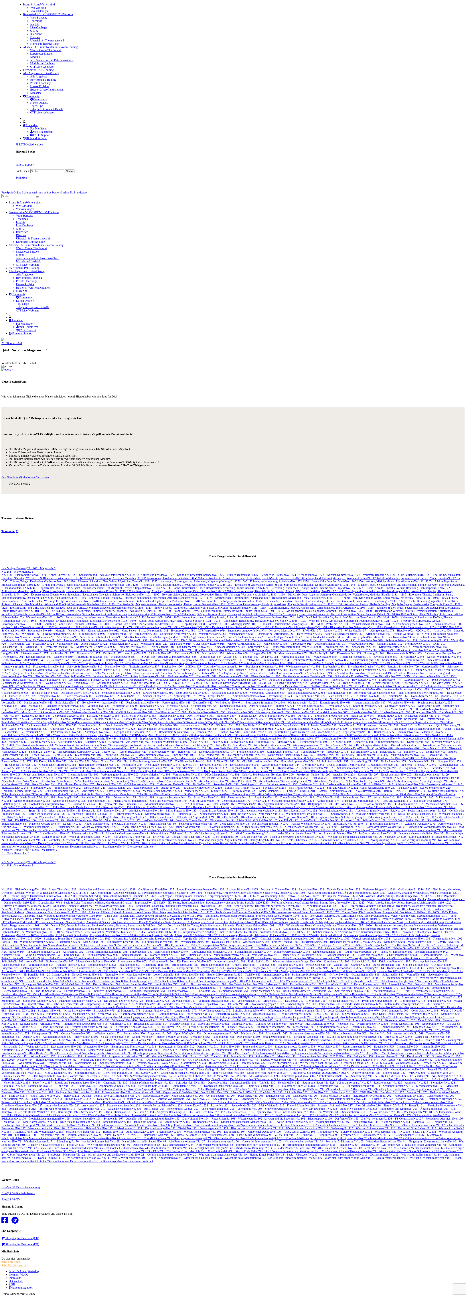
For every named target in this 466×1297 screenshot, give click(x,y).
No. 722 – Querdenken (172, 686)
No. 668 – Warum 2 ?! (441, 696)
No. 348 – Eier (179, 764)
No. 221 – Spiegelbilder (233, 790)
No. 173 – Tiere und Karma (386, 800)
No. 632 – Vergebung (87, 705)
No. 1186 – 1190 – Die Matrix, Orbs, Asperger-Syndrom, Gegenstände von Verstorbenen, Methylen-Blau (326, 594)
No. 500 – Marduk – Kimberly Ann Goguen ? (89, 735)
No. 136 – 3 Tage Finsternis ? (170, 810)
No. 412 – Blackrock (380, 751)
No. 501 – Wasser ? (52, 735)
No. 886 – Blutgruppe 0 (279, 650)
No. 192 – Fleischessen (229, 797)
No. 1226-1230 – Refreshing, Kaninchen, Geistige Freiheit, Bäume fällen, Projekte (298, 587)
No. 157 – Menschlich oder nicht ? (433, 804)
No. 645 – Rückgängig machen (132, 702)
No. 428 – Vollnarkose (396, 748)
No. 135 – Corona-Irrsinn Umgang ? (208, 810)
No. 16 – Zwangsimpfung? (374, 840)
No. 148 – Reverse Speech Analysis (282, 807)
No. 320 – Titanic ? (76, 771)
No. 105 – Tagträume (318, 817)
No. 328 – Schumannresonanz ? (343, 768)
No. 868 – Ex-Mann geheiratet (279, 653)
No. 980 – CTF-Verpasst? (200, 630)
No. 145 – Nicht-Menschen (384, 807)
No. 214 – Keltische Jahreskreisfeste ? (437, 790)
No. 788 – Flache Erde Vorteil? (295, 669)
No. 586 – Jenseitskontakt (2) (58, 715)
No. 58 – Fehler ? (66, 830)
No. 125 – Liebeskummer (118, 813)
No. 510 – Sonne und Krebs (246, 732)
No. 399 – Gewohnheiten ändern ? (236, 754)
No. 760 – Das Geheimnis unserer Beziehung (296, 676)
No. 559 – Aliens (21, 722)
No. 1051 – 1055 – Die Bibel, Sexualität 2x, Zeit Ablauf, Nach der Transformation (330, 617)
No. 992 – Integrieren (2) (303, 627)
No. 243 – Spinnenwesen (56, 787)
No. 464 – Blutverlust (230, 741)
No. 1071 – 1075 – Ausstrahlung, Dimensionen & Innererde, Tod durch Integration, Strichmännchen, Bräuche (323, 614)
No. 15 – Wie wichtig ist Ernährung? (411, 840)
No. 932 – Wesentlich (301, 640)
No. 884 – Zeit (330, 650)
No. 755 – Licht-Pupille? (42, 679)
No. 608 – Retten (335, 709)
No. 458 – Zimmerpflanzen (379, 741)
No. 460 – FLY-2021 (329, 741)
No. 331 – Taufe (256, 768)
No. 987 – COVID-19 (437, 627)
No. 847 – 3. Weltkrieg (401, 656)
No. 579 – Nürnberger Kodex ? (321, 715)
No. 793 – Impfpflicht (155, 669)
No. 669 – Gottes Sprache (414, 696)
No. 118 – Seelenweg (331, 813)
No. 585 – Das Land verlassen (92, 715)
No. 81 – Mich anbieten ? (153, 823)
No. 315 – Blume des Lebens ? (252, 771)
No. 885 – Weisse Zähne (307, 650)
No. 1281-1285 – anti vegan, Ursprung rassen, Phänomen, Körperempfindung (185, 581)
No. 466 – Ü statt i (188, 741)
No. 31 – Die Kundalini (216, 836)
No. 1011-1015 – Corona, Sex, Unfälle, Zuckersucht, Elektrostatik (131, 623)
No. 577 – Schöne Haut (378, 715)
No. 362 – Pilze (234, 761)
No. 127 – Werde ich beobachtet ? (35, 813)
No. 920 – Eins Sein (169, 643)
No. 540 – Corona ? (136, 725)
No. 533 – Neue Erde (339, 725)
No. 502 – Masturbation (27, 735)
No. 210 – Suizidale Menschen (113, 794)
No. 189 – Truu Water (317, 797)
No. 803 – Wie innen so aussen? (292, 666)
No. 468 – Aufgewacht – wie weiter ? (118, 741)
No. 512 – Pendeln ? (197, 732)
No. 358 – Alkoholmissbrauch (321, 761)
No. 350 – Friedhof (121, 764)
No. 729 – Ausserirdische (403, 682)
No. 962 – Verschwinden (231, 633)
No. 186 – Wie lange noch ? (408, 797)
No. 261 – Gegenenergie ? (429, 781)
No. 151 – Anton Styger (167, 807)
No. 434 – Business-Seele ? (212, 748)
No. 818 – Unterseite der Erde (299, 663)
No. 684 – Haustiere (446, 692)
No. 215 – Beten (406, 790)
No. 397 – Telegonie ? (317, 754)
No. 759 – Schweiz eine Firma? (341, 676)
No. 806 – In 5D (181, 666)
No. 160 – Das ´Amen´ (335, 804)
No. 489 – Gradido (430, 735)
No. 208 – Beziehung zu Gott (172, 794)
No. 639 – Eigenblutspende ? (324, 702)
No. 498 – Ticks (158, 735)
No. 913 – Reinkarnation (378, 643)
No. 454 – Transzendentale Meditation (45, 745)
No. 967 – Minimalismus (81, 633)
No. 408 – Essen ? (30, 754)
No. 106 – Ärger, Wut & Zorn (288, 817)
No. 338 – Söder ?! (31, 768)
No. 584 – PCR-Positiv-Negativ (128, 715)
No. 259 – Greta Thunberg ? (36, 784)
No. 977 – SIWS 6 (301, 630)
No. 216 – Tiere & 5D (384, 790)
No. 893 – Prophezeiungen (90, 650)
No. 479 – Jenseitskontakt (262, 738)
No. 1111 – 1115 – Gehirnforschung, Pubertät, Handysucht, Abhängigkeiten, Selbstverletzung (300, 607)
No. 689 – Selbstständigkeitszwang (295, 692)
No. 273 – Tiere (60, 781)
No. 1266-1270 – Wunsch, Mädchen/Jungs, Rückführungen (379, 581)
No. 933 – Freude (279, 640)
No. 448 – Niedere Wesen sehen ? (268, 745)
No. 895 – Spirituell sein (30, 650)
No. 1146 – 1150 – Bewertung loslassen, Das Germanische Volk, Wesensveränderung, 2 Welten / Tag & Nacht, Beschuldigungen (362, 601)
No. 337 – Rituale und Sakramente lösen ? (66, 768)
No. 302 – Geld (239, 774)
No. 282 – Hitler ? (308, 777)
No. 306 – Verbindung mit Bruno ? (109, 774)
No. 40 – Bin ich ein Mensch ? (330, 833)
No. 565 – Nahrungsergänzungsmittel (299, 718)
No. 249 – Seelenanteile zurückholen (336, 784)
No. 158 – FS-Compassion (398, 804)
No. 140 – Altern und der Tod (54, 810)
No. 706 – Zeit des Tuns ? (166, 689)
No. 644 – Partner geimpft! (165, 702)
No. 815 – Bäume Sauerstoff (391, 663)
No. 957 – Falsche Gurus (395, 633)
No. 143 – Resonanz (432, 807)
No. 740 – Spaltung (73, 682)
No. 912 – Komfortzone (406, 643)
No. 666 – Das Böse (22, 699)
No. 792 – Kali (176, 669)
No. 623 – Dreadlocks (328, 705)
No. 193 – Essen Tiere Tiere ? (198, 797)
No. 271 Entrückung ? (118, 781)
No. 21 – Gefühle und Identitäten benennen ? (162, 840)
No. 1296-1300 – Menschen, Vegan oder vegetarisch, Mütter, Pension (408, 578)
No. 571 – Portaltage (123, 718)
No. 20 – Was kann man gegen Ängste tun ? (213, 840)
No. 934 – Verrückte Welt (254, 640)
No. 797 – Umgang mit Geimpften (29, 669)
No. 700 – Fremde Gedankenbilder (351, 689)
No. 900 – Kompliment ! (325, 646)
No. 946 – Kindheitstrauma (316, 637)
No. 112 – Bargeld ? (102, 817)
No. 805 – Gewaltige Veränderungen (212, 666)
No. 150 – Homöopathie (195, 807)
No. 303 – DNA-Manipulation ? (211, 774)
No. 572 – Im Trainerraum (96, 718)
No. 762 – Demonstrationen (223, 676)
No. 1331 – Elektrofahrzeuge (18, 574)
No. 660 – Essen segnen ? (189, 699)
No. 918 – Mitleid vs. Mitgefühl (233, 643)
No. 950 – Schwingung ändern (160, 637)
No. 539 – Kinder (158, 725)
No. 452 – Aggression (121, 745)
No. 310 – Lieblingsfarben (419, 771)
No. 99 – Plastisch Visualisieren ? (75, 820)
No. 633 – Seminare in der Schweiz (54, 705)
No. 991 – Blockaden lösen (333, 627)
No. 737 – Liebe (188, 682)
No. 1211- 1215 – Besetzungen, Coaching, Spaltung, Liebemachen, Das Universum (163, 591)
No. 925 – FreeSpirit (32, 643)
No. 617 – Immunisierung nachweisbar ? (74, 709)
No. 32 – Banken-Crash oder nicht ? (181, 836)
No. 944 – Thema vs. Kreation (385, 637)
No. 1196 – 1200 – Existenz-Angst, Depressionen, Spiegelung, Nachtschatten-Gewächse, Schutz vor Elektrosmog (74, 594)
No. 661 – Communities (160, 699)
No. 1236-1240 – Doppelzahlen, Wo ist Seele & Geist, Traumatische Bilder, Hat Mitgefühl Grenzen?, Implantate (82, 587)
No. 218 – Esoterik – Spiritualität (324, 790)
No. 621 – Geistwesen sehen (389, 705)
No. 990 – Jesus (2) (360, 627)
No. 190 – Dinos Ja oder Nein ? (286, 797)
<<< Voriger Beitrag (17, 570)
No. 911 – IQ (428, 643)
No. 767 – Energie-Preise (66, 676)
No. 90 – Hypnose (341, 820)
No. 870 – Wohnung (226, 653)
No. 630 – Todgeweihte (141, 705)
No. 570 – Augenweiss (148, 718)
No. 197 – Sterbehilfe (81, 797)
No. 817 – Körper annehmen (333, 663)
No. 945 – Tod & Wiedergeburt (350, 637)
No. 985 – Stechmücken (29, 630)
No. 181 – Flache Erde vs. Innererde (122, 800)
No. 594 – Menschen (293, 712)
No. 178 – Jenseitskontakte (225, 800)
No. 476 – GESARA (349, 738)
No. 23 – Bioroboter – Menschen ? (57, 840)
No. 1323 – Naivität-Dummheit (331, 574)
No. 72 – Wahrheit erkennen (29, 826)
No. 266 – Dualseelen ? (267, 781)
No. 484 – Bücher (117, 738)
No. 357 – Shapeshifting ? (354, 761)
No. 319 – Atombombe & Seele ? (106, 771)
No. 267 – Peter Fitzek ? (240, 781)
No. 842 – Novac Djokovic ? (76, 660)
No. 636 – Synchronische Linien (424, 702)
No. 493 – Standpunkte (309, 735)
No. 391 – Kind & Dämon (47, 758)
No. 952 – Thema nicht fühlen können (96, 637)
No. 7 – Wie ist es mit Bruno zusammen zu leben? (286, 843)
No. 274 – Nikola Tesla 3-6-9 (34, 781)
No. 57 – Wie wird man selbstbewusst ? (99, 830)
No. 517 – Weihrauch (26, 732)
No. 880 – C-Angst (430, 650)
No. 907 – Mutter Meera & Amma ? (84, 646)
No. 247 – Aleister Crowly (399, 784)
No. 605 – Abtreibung (422, 709)
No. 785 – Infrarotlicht (389, 669)
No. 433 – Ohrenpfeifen (242, 748)
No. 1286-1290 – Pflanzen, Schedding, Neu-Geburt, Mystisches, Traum (98, 581)
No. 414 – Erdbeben (327, 751)
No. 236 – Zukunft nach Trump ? (231, 787)
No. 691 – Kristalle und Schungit (218, 692)
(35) (10, 531)
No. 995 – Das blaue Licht (215, 627)
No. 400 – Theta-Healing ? (200, 754)
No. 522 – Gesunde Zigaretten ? (293, 728)
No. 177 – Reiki (250, 800)
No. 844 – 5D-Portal (23, 660)
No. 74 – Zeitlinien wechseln (410, 823)
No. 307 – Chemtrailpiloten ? (72, 774)
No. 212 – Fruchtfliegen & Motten (46, 794)
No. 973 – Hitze (394, 630)
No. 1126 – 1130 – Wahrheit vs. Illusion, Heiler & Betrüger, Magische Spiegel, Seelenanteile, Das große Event (386, 604)
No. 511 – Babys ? (219, 732)
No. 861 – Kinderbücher (28, 656)
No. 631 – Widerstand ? (113, 705)
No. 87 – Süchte (425, 820)
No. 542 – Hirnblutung (80, 725)
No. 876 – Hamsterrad (77, 653)
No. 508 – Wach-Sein (317, 732)
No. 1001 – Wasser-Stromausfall (25, 627)
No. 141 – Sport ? (26, 810)
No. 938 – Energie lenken (123, 640)
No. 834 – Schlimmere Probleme (298, 660)
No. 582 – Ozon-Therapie (189, 715)
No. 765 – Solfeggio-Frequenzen (137, 676)
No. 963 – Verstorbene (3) (202, 633)
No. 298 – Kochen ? (357, 774)
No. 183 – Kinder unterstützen (57, 800)
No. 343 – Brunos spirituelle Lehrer (334, 764)
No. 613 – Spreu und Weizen (202, 709)
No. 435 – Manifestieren (183, 748)
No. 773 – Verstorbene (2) (315, 673)
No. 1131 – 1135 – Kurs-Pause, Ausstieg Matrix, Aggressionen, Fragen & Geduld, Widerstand (268, 604)
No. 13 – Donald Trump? (41, 843)
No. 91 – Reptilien (319, 820)
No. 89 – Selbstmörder (365, 820)
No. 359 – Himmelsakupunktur (286, 761)
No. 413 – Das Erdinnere (353, 751)
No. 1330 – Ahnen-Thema (50, 574)
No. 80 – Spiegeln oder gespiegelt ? (188, 823)
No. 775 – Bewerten (251, 673)
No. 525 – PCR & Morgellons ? (189, 728)
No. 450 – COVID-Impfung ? (193, 745)
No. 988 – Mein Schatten (409, 627)
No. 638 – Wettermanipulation (358, 702)
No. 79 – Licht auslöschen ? (225, 823)
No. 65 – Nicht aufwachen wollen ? (294, 826)
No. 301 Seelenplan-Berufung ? (266, 774)
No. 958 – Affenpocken (367, 633)
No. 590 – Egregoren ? (414, 712)
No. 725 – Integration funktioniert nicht (69, 686)
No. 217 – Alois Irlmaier (357, 790)
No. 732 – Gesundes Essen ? (314, 682)
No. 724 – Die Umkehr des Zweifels (113, 686)
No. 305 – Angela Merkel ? (145, 774)
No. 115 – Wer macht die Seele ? (445, 813)
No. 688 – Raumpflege (328, 692)
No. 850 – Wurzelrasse (314, 656)
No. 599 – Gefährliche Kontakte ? (123, 712)
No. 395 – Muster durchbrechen (396, 754)
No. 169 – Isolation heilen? (75, 804)
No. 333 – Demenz (206, 768)
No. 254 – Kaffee (191, 784)
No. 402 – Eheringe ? (172, 754)
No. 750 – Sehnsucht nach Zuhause (236, 679)
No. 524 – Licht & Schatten (224, 728)
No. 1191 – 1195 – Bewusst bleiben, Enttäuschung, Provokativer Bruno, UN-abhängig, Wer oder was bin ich (203, 594)
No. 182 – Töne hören (88, 800)
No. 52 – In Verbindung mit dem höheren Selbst (299, 830)
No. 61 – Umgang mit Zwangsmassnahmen (423, 826)
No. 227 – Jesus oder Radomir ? (51, 790)
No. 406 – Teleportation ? (77, 754)
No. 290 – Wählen (79, 777)
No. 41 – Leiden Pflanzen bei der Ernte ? (289, 833)
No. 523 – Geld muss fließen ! (257, 728)
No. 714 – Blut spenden (402, 686)
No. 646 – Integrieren (101, 702)
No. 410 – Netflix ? (425, 751)
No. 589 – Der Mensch (440, 712)
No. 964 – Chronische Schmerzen (167, 633)
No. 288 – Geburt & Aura (136, 777)
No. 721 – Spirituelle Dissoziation (205, 686)
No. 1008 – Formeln (205, 623)
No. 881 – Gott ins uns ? (405, 650)
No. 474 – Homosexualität (406, 738)
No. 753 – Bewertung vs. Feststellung (121, 679)
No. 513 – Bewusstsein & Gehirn (166, 732)
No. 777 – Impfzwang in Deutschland (190, 673)
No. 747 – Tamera (329, 679)
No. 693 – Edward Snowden (147, 692)
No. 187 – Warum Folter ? (376, 797)
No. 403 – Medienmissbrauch (143, 754)
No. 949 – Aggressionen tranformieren (200, 637)
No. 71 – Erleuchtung (58, 826)
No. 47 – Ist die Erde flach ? (45, 833)
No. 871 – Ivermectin (202, 653)
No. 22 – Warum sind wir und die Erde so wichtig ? (106, 840)
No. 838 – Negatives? (182, 660)
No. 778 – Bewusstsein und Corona (147, 673)
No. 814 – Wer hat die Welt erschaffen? (430, 663)
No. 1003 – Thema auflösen (435, 623)
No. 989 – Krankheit (383, 627)
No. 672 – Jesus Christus (330, 696)
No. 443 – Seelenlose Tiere (407, 745)
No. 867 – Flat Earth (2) (311, 653)
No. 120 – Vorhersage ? (260, 813)
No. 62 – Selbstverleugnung (346, 817)
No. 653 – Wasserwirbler (414, 699)
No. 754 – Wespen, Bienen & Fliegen (78, 679)
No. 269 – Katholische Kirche (176, 781)
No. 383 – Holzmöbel (383, 758)
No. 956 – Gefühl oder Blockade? (429, 633)
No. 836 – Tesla (242, 660)
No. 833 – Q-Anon (328, 660)
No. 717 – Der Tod (305, 686)
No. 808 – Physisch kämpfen (132, 666)
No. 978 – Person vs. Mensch (273, 630)
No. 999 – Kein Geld (82, 627)
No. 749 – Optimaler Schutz (272, 679)
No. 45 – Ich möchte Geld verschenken (117, 833)
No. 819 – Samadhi (271, 663)
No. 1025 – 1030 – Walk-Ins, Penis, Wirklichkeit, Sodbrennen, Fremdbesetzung (332, 620)
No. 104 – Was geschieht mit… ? (381, 817)
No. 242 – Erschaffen (83, 787)
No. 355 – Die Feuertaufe (411, 761)
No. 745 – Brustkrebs (378, 679)
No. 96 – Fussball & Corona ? (182, 820)
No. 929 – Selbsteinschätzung (390, 640)
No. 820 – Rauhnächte (247, 663)
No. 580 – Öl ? (294, 715)
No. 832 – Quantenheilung (354, 660)
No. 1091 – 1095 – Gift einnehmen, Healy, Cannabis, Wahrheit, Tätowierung (307, 610)
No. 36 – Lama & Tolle (44, 836)
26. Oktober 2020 (11, 343)
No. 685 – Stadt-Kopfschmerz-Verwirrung (410, 692)
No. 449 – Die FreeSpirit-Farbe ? (230, 745)
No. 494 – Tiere (287, 735)
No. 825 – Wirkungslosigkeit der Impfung (91, 663)
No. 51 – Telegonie (338, 830)
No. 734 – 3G (255, 682)
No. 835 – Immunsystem (265, 660)
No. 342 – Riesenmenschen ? (372, 764)
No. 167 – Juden (123, 804)
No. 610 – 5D (285, 709)
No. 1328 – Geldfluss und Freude (144, 574)
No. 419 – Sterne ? (176, 751)
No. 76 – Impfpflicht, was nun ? (340, 823)
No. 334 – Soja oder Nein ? (179, 768)
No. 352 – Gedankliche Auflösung (47, 764)
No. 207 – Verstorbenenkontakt (207, 794)
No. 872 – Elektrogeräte (176, 653)
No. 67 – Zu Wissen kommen (214, 826)
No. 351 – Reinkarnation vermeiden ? (88, 764)
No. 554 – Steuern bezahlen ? (161, 722)
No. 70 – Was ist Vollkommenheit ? (91, 826)
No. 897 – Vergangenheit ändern (419, 646)
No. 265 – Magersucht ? (295, 781)
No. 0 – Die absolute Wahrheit (135, 846)
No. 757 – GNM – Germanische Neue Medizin (418, 676)
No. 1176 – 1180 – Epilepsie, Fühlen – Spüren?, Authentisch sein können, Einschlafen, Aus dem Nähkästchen (130, 597)
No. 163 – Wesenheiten (239, 804)
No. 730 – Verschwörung (374, 682)
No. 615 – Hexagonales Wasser (140, 709)
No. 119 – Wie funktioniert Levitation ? (296, 813)
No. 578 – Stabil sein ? (352, 715)
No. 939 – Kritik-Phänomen (92, 640)
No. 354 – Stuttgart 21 (438, 761)
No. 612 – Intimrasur (231, 709)
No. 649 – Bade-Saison (56, 702)
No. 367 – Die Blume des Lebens (182, 761)
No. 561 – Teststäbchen (427, 718)
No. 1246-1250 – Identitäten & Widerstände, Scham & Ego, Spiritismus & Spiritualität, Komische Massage (275, 584)
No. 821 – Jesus (225, 663)
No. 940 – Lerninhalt (64, 640)
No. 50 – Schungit (360, 830)
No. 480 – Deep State (235, 738)
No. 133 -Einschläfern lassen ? (289, 810)
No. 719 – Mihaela (262, 686)
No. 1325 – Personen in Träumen (266, 574)
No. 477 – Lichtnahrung (323, 738)
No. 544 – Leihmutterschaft (31, 725)
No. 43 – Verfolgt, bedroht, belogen (204, 833)
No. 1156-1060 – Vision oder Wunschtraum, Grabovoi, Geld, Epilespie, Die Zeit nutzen (134, 601)
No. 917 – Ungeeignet (264, 643)
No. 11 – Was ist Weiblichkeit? (119, 843)
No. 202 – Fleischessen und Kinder (387, 794)
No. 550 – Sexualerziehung (266, 722)
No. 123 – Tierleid (176, 813)
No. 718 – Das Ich (283, 686)
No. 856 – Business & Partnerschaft (166, 656)
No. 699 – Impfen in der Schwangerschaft (395, 689)
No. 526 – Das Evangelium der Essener (148, 728)
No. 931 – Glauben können (330, 640)
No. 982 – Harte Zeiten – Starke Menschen (134, 630)
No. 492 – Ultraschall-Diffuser (340, 735)
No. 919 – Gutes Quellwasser (198, 643)
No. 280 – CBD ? (357, 777)
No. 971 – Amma (431, 630)
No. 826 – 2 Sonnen (55, 663)
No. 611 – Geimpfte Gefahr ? (260, 709)
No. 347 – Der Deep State (203, 764)
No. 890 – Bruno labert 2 (174, 650)
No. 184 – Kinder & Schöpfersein (20, 800)
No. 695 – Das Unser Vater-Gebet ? (68, 692)
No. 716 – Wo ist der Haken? (333, 686)
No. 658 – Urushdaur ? (253, 699)
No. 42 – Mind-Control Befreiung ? (245, 833)
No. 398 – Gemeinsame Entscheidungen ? (280, 754)
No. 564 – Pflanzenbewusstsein (339, 718)
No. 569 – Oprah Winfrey (176, 718)
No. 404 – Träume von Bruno (109, 754)
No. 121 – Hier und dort (232, 813)
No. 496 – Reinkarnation (214, 735)
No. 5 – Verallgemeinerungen (384, 843)
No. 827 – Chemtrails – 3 (29, 663)
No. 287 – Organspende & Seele (169, 777)
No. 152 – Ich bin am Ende (137, 807)
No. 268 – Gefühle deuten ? (210, 781)
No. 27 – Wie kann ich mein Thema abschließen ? (345, 836)
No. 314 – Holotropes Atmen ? (287, 771)
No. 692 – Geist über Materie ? (181, 692)
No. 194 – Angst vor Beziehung (163, 797)
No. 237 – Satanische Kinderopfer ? (191, 787)
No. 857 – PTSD (136, 656)
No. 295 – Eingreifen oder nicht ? (421, 774)
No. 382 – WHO (405, 758)
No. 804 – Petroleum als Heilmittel (254, 666)
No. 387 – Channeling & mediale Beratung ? (174, 758)
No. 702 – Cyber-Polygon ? (291, 689)
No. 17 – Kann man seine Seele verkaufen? (334, 840)
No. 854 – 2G (220, 656)
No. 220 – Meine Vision (261, 790)
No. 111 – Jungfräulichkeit (129, 817)
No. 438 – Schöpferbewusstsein (106, 748)
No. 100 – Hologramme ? (41, 820)
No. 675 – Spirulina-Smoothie (238, 696)
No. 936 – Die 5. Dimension (185, 640)
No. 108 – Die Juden (224, 817)
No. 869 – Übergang (250, 653)
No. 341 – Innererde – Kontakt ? (407, 764)
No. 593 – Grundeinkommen (321, 712)
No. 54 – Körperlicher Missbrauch (205, 830)
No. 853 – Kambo (238, 656)
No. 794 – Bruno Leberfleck (126, 669)
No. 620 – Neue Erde (418, 705)
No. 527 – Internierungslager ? (108, 728)
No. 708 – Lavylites (111, 689)
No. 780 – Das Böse (77, 673)
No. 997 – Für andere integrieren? (149, 627)
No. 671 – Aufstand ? (356, 696)
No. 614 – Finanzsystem (172, 709)
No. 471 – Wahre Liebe (32, 741)
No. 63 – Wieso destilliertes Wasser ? (377, 826)
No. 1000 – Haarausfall (57, 627)
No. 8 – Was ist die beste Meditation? (236, 843)
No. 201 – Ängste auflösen (423, 794)
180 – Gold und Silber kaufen (160, 800)
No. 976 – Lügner (322, 630)
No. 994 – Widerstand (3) (245, 627)
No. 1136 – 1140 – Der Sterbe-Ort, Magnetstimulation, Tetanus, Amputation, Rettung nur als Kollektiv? (154, 604)
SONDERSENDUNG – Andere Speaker (347, 758)
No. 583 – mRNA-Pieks (160, 715)
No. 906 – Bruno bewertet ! (121, 646)
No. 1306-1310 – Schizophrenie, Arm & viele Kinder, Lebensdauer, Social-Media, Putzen (235, 578)
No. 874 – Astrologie (125, 653)
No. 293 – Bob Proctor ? (29, 777)
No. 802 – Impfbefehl (323, 666)
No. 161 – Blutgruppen (309, 804)
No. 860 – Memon (52, 656)
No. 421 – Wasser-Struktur (121, 751)
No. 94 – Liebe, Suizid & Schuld (245, 820)
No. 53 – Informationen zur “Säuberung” (248, 830)
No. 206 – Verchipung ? (239, 794)
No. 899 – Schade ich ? (353, 646)
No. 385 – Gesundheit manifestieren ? (256, 758)
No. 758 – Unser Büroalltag (375, 676)
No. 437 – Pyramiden (136, 748)
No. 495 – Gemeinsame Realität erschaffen (253, 735)
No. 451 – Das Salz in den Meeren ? (155, 745)
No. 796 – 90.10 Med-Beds (65, 669)
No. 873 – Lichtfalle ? (149, 653)
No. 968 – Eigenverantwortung (49, 633)
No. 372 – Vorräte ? (68, 761)
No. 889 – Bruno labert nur (204, 650)
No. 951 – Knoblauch (130, 637)
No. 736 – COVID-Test (165, 682)
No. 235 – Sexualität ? (263, 787)
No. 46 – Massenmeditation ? (78, 833)
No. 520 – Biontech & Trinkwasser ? (358, 728)
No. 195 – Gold (135, 797)
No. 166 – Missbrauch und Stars (151, 804)
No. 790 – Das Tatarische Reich (234, 669)
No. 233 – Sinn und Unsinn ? (331, 787)
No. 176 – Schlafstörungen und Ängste (282, 800)
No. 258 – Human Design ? (68, 784)
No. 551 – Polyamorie (237, 722)
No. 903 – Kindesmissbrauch (219, 646)
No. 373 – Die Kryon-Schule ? (39, 761)
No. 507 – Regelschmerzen (346, 732)
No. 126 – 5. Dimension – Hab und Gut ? (79, 813)
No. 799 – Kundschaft (422, 666)
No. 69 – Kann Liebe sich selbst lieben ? (134, 826)
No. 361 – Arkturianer (255, 761)
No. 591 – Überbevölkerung (384, 712)
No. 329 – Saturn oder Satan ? (307, 768)
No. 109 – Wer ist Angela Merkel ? (191, 817)
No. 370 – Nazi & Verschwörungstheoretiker (137, 761)
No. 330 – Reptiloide (278, 768)
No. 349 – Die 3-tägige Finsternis (151, 764)
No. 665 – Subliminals (47, 699)
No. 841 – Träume (103, 660)
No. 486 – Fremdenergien (59, 738)
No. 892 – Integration (118, 650)
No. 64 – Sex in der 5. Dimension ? (335, 826)
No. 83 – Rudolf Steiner (87, 823)
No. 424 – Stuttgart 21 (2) (31, 751)
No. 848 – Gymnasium (375, 656)
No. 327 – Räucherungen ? (377, 768)
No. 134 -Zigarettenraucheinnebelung (250, 810)
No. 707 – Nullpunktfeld (137, 689)
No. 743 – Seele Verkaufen (434, 679)
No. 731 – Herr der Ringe (345, 682)
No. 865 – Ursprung (363, 653)
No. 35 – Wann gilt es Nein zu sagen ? (80, 836)
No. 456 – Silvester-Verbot (435, 741)
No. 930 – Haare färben (359, 640)
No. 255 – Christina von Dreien (162, 784)
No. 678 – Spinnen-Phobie (146, 696)
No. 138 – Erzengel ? (104, 810)
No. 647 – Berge (79, 702)
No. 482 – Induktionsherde (180, 738)
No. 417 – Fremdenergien (239, 751)
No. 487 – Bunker (34, 738)
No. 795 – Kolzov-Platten (95, 669)
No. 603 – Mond (18, 712)
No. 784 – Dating (412, 669)
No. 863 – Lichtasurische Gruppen (432, 653)
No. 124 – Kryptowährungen (149, 813)
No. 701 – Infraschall (319, 689)
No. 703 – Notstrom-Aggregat (257, 689)
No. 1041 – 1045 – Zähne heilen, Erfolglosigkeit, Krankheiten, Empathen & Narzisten (66, 620)
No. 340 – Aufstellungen (440, 764)
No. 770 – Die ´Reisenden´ (404, 673)
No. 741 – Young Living (47, 682)
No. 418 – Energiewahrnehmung (206, 751)
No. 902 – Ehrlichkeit (248, 646)
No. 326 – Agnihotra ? (405, 768)
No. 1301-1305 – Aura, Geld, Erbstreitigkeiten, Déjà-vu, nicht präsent (327, 578)
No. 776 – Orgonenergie (226, 673)
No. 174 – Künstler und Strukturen (350, 800)
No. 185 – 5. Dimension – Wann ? (443, 797)
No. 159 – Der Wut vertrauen (366, 804)
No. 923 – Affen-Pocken (83, 643)
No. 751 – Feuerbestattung (200, 679)
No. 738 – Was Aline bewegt (135, 682)
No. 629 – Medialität (166, 705)
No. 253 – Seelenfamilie (215, 784)
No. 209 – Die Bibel (143, 794)
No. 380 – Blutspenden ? (429, 758)
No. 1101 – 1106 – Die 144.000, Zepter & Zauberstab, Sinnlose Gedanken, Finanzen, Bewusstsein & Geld (89, 610)
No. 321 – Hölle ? (54, 771)
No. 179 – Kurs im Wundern (193, 800)
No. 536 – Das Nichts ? (244, 725)
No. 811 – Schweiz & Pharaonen (74, 666)
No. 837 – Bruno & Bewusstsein (214, 660)
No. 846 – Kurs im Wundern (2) (432, 656)
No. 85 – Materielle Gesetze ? (35, 823)
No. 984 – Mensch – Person (59, 630)
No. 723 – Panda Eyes (146, 686)
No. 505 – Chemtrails (396, 732)
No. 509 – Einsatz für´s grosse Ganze (283, 732)
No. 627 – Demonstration (222, 705)
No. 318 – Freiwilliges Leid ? (142, 771)
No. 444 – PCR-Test (380, 745)
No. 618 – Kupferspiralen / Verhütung (29, 709)
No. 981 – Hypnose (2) (172, 630)
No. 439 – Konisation (75, 748)
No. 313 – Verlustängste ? (320, 771)
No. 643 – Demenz (192, 702)
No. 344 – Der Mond (302, 764)
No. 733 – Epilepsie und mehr (280, 682)
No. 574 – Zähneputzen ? (34, 718)
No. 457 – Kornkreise (407, 741)
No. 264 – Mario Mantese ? (324, 781)
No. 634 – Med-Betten (21, 705)
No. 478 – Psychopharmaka (293, 738)
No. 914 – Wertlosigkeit (350, 643)
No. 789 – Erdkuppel (265, 669)
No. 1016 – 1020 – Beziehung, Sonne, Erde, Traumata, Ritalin (57, 623)
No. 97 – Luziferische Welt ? (148, 820)
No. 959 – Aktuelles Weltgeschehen (333, 633)
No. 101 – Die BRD (14, 820)
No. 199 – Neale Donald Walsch (27, 797)
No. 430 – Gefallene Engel (344, 748)
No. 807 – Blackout (160, 666)
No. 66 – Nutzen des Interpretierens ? (252, 826)
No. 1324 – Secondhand (299, 574)
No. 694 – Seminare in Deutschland (110, 692)
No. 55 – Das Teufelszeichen (168, 830)
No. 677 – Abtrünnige (174, 696)
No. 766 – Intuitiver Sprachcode (99, 676)
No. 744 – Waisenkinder (405, 679)
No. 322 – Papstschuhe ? (29, 771)
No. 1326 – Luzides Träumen (230, 574)
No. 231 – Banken (396, 787)
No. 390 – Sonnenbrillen (77, 758)
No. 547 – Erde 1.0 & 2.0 (387, 722)
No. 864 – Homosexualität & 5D (393, 653)
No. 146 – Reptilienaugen (354, 807)
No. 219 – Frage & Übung (290, 790)
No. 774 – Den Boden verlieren (281, 673)
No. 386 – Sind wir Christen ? (217, 758)
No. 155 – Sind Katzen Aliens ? (29, 807)
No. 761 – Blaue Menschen (254, 676)
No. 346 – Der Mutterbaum (233, 764)
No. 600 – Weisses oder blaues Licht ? (82, 712)
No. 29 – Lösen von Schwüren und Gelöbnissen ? (287, 836)
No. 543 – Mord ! (57, 725)
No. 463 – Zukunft (254, 741)
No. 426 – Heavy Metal (423, 748)
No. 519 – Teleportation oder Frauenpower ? (405, 728)
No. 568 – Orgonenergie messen (210, 718)
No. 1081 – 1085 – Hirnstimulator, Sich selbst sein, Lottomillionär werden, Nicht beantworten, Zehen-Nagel (104, 614)
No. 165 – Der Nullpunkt (184, 804)
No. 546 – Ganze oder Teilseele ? (421, 722)
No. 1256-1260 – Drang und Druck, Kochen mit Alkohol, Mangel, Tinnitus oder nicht (71, 584)
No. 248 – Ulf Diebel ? (370, 784)
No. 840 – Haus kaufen (127, 660)
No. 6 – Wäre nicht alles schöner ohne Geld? (341, 843)
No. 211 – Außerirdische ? (81, 794)
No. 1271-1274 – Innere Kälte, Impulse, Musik (318, 581)
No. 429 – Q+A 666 (371, 748)
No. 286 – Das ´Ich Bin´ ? (203, 777)
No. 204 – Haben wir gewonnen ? (307, 794)
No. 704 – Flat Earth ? (227, 689)
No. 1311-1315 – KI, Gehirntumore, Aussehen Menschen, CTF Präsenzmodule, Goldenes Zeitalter (127, 578)
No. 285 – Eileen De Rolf (233, 777)
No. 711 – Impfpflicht (27, 689)
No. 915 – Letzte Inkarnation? (319, 643)
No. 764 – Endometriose (170, 676)
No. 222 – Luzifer (209, 790)
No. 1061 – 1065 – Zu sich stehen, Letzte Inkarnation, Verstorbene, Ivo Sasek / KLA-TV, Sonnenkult (101, 617)
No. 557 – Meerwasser (75, 722)
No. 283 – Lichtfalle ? (285, 777)
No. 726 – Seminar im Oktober (28, 686)
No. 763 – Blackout (195, 676)
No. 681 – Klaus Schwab (66, 696)
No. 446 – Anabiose (332, 745)
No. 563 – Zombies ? (369, 718)
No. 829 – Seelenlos (427, 660)
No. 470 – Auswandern (59, 741)
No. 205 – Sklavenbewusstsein (270, 794)
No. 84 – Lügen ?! (63, 823)
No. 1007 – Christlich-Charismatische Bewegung (275, 623)
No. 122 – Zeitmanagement (203, 813)
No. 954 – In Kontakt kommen (33, 637)
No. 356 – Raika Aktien (382, 761)
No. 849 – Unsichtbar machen (344, 656)
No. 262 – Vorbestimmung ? (398, 781)
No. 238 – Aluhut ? (160, 787)
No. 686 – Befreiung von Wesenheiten (364, 692)
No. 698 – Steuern (430, 689)
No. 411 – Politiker (403, 751)
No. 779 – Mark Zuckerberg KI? (108, 673)
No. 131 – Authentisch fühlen (360, 810)
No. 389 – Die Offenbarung (107, 758)
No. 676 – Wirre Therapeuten (204, 696)
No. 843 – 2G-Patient (47, 660)
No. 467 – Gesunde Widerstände (158, 741)
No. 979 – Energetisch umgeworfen (235, 630)
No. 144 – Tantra (410, 807)
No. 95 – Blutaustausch (212, 820)
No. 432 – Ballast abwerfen (272, 748)
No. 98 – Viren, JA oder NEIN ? (113, 820)
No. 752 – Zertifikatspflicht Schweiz (164, 679)
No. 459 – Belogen (352, 741)
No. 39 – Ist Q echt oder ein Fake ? (368, 833)
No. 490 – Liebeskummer (405, 735)
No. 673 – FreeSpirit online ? (299, 696)
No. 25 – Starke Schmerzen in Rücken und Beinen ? (428, 836)
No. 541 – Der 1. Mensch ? (109, 725)
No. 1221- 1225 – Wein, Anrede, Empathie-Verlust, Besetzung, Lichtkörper (389, 587)
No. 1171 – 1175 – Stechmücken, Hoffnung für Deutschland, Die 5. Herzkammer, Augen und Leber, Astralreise (257, 597)
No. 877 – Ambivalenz (52, 653)
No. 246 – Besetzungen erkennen (433, 784)
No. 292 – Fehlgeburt (56, 777)
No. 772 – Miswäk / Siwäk (345, 673)
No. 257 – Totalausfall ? (98, 784)
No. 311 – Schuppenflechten (387, 771)
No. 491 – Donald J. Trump (374, 735)
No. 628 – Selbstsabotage (193, 705)
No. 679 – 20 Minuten (118, 696)
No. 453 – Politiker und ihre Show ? (88, 745)
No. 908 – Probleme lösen (49, 646)
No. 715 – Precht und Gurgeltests (369, 686)
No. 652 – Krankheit (440, 699)
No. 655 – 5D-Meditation (344, 699)
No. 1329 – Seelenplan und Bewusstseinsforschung (95, 574)
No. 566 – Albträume (265, 718)
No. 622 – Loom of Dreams (357, 705)
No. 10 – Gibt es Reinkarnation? (155, 843)
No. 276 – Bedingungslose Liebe (437, 777)
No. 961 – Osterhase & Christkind (265, 633)
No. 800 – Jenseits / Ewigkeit (392, 666)
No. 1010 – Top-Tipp (181, 623)
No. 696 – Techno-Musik (33, 692)
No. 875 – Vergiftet (101, 653)
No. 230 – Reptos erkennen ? (424, 787)
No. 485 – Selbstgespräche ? (90, 738)
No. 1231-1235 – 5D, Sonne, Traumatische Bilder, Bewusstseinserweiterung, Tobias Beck (199, 587)
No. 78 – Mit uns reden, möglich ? (261, 823)
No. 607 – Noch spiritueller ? (361, 709)
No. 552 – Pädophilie (212, 722)
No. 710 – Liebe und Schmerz (57, 689)
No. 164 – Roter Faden (212, 804)
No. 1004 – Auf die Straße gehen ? (399, 623)
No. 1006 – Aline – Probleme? (320, 623)
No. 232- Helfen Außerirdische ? (367, 787)
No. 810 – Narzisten (104, 666)
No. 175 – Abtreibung (317, 800)
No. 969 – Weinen (20, 633)
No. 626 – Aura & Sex (250, 705)
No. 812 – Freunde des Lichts (38, 666)
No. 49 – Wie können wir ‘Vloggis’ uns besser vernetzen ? (404, 830)
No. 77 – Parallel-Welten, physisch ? (301, 823)
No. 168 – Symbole (102, 804)
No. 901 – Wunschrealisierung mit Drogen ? (285, 646)
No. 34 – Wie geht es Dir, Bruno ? (122, 836)
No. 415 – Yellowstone (302, 751)
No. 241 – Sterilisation (109, 787)
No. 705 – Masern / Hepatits (197, 689)
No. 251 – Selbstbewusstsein (271, 784)
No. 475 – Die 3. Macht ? (376, 738)
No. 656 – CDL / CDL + (315, 699)
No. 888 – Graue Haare (233, 650)
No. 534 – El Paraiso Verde (311, 725)
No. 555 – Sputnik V (132, 722)
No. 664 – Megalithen (73, 699)
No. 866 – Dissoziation (338, 653)
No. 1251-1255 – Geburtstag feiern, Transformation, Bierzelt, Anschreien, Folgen (167, 584)
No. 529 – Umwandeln (51, 728)
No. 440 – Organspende (49, 748)
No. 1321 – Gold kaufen (398, 574)
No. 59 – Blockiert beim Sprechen (36, 830)
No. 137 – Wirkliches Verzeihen (134, 810)
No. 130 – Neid (386, 810)
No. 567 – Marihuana (241, 718)
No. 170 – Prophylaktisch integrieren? (38, 804)
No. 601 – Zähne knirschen (44, 712)
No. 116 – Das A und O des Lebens (406, 813)
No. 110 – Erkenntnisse (158, 817)
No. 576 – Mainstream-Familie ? (411, 715)
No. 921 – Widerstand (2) (143, 643)
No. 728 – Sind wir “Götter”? (435, 682)
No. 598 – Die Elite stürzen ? (160, 712)
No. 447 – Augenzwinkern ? (304, 745)
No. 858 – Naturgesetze (112, 656)
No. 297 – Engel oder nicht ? (385, 774)
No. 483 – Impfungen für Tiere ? (146, 738)
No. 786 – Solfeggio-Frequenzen (357, 669)
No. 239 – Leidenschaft (135, 787)
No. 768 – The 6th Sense (37, 676)
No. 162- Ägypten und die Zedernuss (274, 804)
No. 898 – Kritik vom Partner (383, 646)
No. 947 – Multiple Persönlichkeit (281, 637)
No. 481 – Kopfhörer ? (209, 738)
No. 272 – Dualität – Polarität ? (87, 781)
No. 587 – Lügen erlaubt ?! (25, 715)
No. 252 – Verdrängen (241, 784)
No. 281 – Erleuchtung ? (333, 777)
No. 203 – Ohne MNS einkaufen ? (347, 794)
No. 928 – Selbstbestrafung (423, 640)
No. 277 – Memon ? (406, 777)
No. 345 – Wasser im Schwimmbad (269, 764)
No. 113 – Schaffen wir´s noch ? (72, 817)
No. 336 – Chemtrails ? (104, 768)
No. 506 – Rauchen (373, 732)
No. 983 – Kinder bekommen (92, 630)
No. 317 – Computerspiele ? (175, 771)
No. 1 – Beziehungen (105, 846)
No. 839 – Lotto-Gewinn (155, 660)
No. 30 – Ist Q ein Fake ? (244, 836)
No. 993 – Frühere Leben (274, 627)
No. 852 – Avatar (259, 656)
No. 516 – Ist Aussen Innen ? (55, 732)
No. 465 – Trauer (208, 741)
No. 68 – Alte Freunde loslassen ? (177, 826)
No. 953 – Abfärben (62, 637)
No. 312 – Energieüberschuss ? (353, 771)
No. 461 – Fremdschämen (302, 741)
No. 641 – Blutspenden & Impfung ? (254, 702)
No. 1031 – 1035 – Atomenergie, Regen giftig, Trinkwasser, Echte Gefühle (243, 620)
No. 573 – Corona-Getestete (65, 718)
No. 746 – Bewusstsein (353, 679)
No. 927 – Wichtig (449, 640)
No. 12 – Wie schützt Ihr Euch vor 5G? (78, 843)
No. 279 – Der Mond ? (381, 777)
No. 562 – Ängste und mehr (398, 718)
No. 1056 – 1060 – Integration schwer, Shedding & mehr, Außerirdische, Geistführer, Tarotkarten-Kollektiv (221, 617)
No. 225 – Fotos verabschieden (112, 790)
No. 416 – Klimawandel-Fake (271, 751)
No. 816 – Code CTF (362, 663)
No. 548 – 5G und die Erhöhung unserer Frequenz (344, 722)
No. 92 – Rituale (299, 820)
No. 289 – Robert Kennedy (105, 777)
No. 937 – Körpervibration (153, 640)
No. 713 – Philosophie (428, 686)
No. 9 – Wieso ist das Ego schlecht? (194, 843)
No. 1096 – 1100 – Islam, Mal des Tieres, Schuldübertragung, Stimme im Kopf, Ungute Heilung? (207, 610)
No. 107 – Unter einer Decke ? (253, 817)
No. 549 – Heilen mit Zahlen (298, 722)
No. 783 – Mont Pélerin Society (440, 669)
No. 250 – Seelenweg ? (301, 784)
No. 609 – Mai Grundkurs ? (309, 709)
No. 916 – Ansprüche (289, 643)
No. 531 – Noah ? (399, 725)
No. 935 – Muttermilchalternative (220, 640)
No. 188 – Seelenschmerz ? (345, 797)
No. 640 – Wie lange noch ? (291, 702)
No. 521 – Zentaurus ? (324, 728)
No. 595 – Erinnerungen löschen (262, 712)
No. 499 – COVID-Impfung (132, 735)
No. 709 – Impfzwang (87, 689)
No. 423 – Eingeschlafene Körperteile (68, 751)
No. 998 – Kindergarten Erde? (112, 627)
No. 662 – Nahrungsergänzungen (127, 699)
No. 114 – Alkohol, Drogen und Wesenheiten (27, 817)
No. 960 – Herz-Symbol (299, 633)
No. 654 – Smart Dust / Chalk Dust (379, 699)
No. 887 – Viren (256, 650)
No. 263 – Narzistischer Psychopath (361, 781)
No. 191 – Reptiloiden (255, 797)
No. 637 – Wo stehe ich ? (390, 702)
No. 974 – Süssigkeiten (371, 630)
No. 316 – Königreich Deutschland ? (213, 771)
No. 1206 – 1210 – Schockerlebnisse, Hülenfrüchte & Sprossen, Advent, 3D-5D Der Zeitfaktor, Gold (269, 591)
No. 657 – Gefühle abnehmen (284, 699)
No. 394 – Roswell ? (427, 754)
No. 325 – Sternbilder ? (431, 768)
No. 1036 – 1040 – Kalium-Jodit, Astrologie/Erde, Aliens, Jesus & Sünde (158, 620)
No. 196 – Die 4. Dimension (110, 797)
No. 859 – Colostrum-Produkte (81, 656)
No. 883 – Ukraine (349, 650)
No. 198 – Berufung (57, 797)
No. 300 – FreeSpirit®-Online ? (302, 774)
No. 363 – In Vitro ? (213, 761)
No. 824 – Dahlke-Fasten (129, 663)
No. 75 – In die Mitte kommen (376, 823)
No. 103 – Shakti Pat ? (413, 817)
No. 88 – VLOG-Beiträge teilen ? (397, 820)
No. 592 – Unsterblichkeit (353, 712)
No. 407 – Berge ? (51, 754)
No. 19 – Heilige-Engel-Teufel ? (257, 840)
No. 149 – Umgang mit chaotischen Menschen (235, 807)
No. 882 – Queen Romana (375, 650)
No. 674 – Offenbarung (268, 696)
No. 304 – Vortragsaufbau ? (176, 774)
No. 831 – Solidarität (382, 660)
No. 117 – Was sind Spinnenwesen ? (365, 813)
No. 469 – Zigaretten (84, 741)
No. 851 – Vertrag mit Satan (285, 656)
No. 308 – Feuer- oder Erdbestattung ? (33, 774)
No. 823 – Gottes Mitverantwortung (164, 663)
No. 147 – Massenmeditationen (321, 807)
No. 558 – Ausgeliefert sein (46, 722)
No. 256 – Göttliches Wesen (128, 784)
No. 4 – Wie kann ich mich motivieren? (423, 843)
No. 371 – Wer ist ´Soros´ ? (95, 761)
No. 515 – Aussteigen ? (85, 732)
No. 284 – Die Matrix (260, 777)
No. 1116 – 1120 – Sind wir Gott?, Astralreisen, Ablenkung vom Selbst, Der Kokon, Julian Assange (189, 607)
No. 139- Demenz (81, 810)
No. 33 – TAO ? (151, 836)
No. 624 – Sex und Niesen (300, 705)
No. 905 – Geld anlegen (151, 646)
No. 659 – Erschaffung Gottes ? (222, 699)
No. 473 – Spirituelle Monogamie (440, 738)
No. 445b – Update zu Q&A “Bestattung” (434, 725)
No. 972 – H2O (412, 630)
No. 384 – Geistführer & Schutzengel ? (300, 758)
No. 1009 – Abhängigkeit (232, 623)
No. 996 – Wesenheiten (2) (184, 627)
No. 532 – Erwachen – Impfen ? (370, 725)
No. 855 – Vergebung (199, 656)
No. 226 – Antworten (82, 790)
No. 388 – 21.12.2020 (136, 758)
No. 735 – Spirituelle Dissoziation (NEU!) (222, 682)
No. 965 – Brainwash (135, 633)
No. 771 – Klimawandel (375, 673)
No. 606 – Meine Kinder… (394, 709)
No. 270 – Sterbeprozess (145, 781)
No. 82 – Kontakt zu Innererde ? (120, 823)
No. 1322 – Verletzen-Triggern (366, 574)
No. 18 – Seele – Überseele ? (292, 840)
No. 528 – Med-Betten (77, 728)
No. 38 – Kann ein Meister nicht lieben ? (411, 833)
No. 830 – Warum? (405, 660)
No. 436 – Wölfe (159, 748)
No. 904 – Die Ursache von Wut (183, 646)
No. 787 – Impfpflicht (326, 669)
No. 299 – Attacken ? (333, 774)
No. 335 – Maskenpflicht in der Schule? (141, 768)
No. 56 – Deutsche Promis (137, 830)
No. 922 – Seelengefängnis (113, 643)
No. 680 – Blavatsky (93, 696)
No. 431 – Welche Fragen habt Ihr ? (308, 748)
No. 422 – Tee (98, 751)
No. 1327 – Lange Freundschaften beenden (188, 574)
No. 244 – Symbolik (30, 787)
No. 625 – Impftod (274, 705)
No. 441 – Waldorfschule (20, 748)
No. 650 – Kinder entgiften (27, 702)
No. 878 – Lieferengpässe (24, 653)
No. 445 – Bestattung (356, 745)
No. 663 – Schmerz (97, 699)
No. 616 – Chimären (110, 709)
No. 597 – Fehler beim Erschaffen (196, 712)
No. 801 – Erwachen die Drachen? (355, 666)
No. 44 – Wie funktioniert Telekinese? (162, 833)
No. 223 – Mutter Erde (185, 790)
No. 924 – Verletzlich (56, 643)
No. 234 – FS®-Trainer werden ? (295, 787)
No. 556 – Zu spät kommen (104, 722)
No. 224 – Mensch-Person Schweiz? (151, 790)
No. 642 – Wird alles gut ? (218, 702)
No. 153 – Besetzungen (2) (106, 807)
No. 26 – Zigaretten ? (386, 836)
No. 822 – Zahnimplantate (200, 663)
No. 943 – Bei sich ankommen (420, 637)
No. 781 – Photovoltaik (52, 673)
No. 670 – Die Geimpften (384, 696)
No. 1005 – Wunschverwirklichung (358, 623)
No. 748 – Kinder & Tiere (304, 679)
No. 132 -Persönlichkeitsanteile (325, 810)
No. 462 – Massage (276, 741)
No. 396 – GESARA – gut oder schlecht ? (354, 754)
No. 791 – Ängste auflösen (200, 669)
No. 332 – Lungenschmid (232, 768)
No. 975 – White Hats (345, 630)
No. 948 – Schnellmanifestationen (242, 637)
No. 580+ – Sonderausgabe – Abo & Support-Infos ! (255, 715)
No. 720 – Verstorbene (238, 686)
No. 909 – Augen (24, 646)
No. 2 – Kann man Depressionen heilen (70, 846)
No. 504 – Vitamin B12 (422, 732)
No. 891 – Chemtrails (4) (145, 650)
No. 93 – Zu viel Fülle (277, 820)
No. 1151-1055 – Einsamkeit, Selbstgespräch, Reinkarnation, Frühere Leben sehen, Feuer (236, 601)
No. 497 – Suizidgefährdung (183, 735)
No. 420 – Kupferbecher (151, 751)
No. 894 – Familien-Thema (59, 650)
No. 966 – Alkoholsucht (109, 633)
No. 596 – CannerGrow (229, 712)
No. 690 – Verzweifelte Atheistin (256, 692)
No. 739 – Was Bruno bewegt (101, 682)
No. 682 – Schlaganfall (38, 696)
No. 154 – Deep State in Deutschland (69, 807)
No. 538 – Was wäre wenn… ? (186, 725)
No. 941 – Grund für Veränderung (32, 640)
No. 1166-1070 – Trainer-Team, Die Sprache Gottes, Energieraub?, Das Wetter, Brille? (371, 597)
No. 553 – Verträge (189, 722)
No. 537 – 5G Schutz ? (217, 725)
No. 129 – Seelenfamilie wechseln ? (416, 810)
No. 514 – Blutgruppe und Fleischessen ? (123, 732)
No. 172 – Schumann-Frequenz (420, 800)
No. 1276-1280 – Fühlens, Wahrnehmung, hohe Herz (260, 581)
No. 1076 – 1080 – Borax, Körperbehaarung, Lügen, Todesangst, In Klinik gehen (213, 614)
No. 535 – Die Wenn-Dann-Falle (276, 725)
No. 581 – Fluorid (214, 715)
